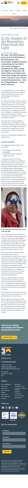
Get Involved (5, 390)
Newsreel (4, 394)
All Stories (4, 10)
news (11, 53)
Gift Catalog (5, 396)
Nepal (15, 53)
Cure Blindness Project (9, 3)
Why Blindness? (6, 384)
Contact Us (18, 397)
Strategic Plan (19, 386)
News (11, 10)
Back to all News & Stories (10, 35)
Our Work (4, 386)
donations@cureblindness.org (10, 369)
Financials (18, 394)
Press (14, 14)
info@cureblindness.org (8, 367)
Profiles (17, 10)
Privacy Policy (19, 395)
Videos (24, 10)
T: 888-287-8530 (6, 365)
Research (18, 384)
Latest (3, 392)
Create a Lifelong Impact (20, 389)
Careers (17, 391)
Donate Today (8, 337)
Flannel (17, 471)
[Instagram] (6, 407)
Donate (24, 3)
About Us (4, 388)
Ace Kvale (17, 466)
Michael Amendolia (6, 468)
